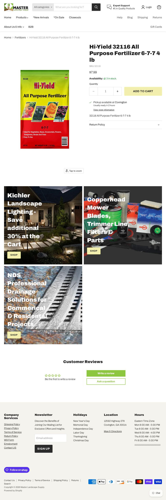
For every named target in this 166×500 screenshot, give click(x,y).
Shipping (142, 17)
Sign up (43, 448)
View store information (103, 110)
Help (119, 17)
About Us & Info (13, 26)
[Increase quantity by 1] (117, 91)
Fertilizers (20, 37)
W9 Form (9, 440)
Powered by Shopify (13, 490)
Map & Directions (113, 431)
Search (7, 484)
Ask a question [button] (106, 381)
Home (7, 17)
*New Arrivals (41, 17)
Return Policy (11, 436)
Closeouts (75, 17)
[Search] (96, 7)
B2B (30, 26)
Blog (130, 17)
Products (21, 17)
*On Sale (59, 17)
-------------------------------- (147, 444)
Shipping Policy (12, 424)
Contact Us (9, 480)
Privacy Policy (11, 428)
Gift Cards (156, 26)
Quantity (93, 84)
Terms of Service (13, 432)
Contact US (10, 447)
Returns (157, 17)
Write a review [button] (106, 373)
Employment (10, 444)
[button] (147, 7)
